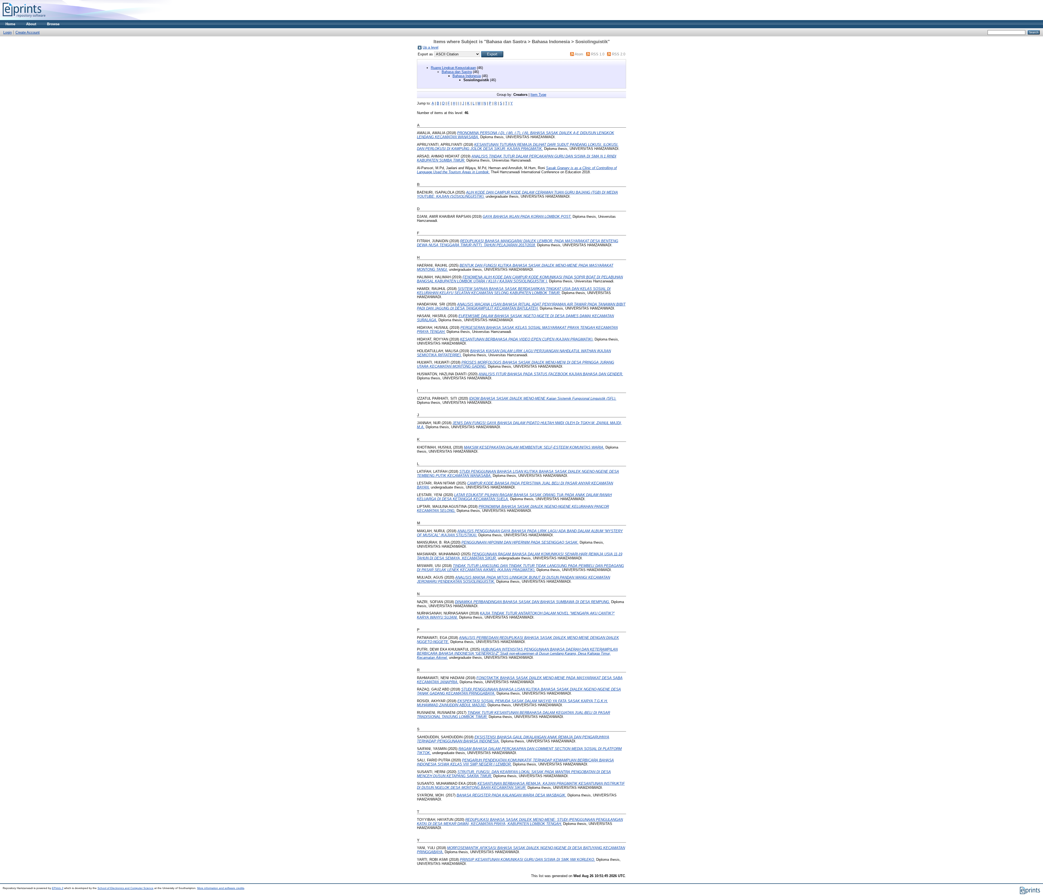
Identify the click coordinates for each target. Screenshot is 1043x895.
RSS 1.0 (597, 54)
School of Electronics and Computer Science (125, 888)
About (31, 24)
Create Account (27, 32)
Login (7, 32)
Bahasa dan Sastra (457, 72)
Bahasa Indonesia (467, 76)
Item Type (538, 95)
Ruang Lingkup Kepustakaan (453, 68)
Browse (53, 24)
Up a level (430, 47)
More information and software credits (220, 888)
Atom (579, 54)
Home (10, 24)
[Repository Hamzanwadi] (24, 19)
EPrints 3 (57, 888)
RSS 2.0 (618, 54)
